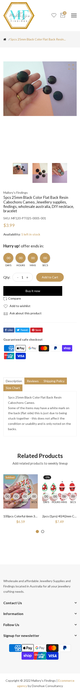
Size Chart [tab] (13, 388)
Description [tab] (14, 381)
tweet (24, 330)
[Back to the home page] (4, 39)
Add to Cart (50, 277)
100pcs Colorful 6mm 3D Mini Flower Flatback (34, 516)
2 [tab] (42, 531)
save (38, 330)
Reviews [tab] (33, 381)
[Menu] (74, 15)
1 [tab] (37, 531)
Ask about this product (25, 313)
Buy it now (33, 291)
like (10, 330)
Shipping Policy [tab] (54, 381)
